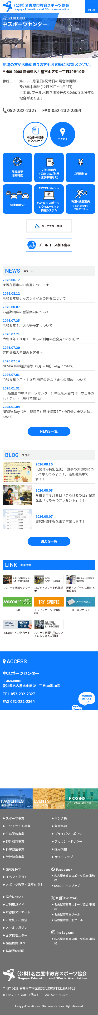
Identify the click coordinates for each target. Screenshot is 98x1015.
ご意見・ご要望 (16, 920)
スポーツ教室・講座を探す (24, 884)
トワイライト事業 (18, 826)
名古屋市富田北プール (68, 920)
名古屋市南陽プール (67, 914)
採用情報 (60, 849)
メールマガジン (16, 927)
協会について (15, 896)
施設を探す (13, 869)
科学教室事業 (15, 849)
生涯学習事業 (15, 833)
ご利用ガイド (15, 904)
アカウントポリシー (68, 841)
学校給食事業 (15, 856)
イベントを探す (16, 876)
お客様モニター (16, 935)
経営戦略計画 (15, 951)
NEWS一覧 (49, 431)
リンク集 (60, 818)
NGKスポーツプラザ (67, 885)
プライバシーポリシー (69, 833)
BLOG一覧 (49, 541)
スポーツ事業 (15, 818)
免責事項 (60, 826)
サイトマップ (63, 856)
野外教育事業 (15, 841)
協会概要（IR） (16, 943)
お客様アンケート (18, 912)
